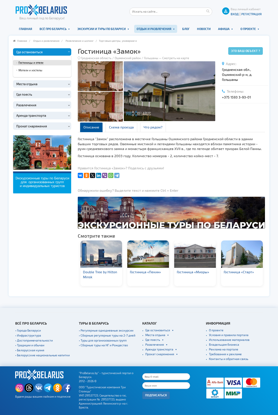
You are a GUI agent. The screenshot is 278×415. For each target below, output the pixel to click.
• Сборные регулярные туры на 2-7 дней (107, 335)
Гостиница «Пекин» (98, 272)
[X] (92, 175)
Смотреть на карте (175, 58)
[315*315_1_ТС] (42, 164)
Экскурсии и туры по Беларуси (101, 29)
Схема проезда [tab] (121, 127)
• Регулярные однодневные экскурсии (106, 330)
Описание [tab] (91, 127)
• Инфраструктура (28, 335)
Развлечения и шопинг (80, 40)
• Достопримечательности (34, 340)
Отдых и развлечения (154, 29)
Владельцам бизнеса (224, 344)
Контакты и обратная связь (228, 359)
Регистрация (251, 14)
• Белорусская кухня (29, 350)
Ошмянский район (128, 58)
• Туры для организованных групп (103, 340)
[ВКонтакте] (80, 175)
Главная (25, 29)
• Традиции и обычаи (29, 345)
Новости (204, 29)
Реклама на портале (223, 349)
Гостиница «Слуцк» (239, 272)
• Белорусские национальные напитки (42, 355)
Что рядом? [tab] (153, 127)
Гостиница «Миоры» (146, 272)
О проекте (248, 29)
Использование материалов (229, 340)
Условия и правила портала (228, 335)
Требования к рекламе (225, 354)
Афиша (224, 29)
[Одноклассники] (86, 175)
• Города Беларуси (28, 330)
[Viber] (104, 175)
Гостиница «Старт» (192, 272)
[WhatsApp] (110, 175)
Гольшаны (151, 58)
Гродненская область (96, 58)
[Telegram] (116, 175)
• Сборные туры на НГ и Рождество (103, 345)
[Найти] (208, 11)
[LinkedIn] (98, 175)
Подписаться (156, 395)
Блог (186, 29)
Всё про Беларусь (53, 29)
